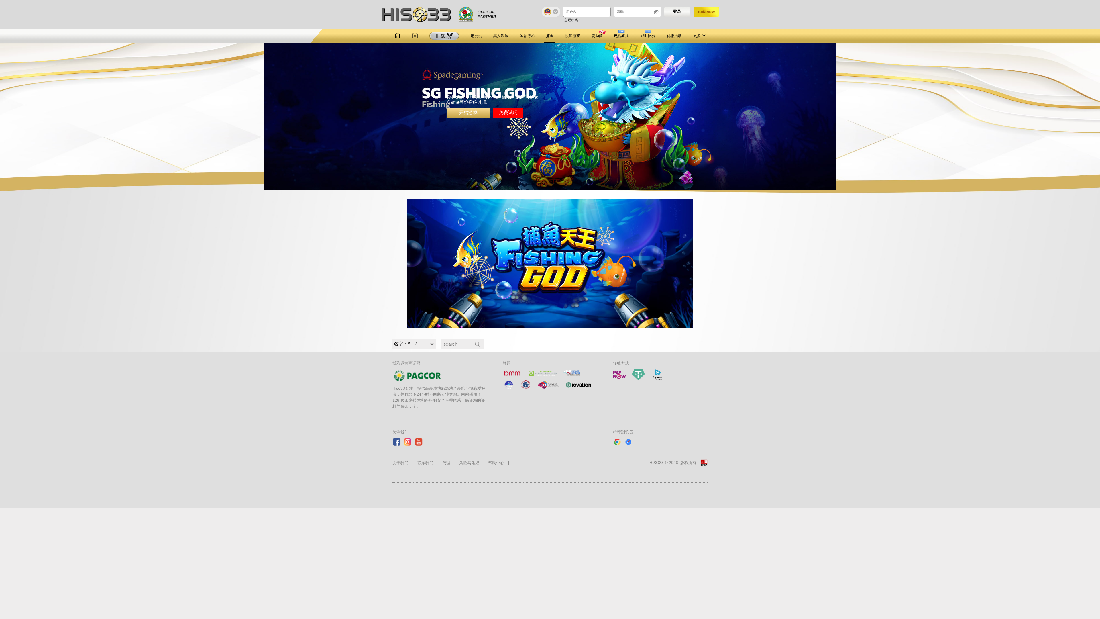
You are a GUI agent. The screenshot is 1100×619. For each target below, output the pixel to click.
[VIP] (444, 36)
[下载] (415, 36)
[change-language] (551, 12)
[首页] (397, 36)
